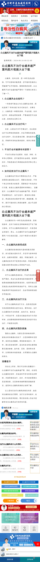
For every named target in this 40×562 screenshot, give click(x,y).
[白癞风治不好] (35, 468)
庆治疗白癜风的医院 (11, 486)
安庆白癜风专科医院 (12, 38)
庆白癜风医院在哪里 (31, 495)
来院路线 (34, 21)
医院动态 (4, 21)
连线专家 (10, 559)
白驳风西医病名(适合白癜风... (11, 423)
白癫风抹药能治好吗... (8, 433)
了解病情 (10, 501)
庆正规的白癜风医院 (30, 486)
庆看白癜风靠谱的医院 (11, 491)
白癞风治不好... (6, 466)
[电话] (35, 4)
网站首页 (4, 16)
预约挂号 (14, 21)
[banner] (20, 29)
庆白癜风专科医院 (10, 482)
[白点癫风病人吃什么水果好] (35, 458)
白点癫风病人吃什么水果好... (11, 455)
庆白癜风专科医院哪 (28, 482)
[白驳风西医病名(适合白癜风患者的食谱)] (35, 425)
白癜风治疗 (28, 38)
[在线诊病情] (20, 45)
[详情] (18, 429)
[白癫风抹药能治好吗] (35, 436)
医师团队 (24, 16)
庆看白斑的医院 (30, 491)
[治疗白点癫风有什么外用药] (35, 447)
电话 (28, 501)
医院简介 (14, 16)
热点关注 (24, 21)
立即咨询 (30, 558)
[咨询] (15, 4)
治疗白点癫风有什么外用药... (11, 444)
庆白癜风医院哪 (12, 495)
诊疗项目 (34, 16)
